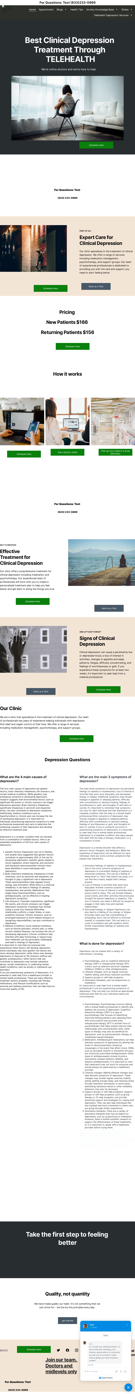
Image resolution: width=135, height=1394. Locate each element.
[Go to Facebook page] (69, 1350)
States (125, 9)
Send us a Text (96, 286)
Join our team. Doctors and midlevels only (61, 1365)
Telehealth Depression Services (111, 15)
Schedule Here (96, 145)
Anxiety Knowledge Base (100, 9)
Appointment (46, 9)
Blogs (60, 9)
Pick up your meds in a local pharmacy (115, 452)
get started (67, 1320)
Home (32, 9)
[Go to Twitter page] (60, 1350)
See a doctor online (67, 452)
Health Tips (76, 9)
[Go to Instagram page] (76, 1350)
